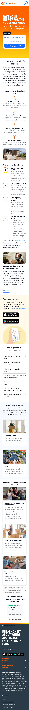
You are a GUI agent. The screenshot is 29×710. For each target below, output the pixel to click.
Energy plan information (9, 704)
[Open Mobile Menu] (26, 3)
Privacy (4, 699)
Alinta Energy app (20, 309)
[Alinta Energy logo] (8, 3)
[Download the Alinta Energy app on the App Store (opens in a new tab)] (7, 654)
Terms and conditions (8, 702)
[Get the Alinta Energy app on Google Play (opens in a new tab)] (18, 654)
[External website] (14, 314)
